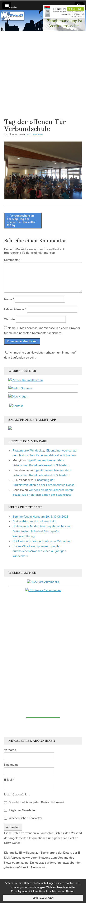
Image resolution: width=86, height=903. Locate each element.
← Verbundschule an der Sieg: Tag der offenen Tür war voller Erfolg (21, 220)
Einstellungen (43, 897)
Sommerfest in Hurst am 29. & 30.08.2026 (40, 516)
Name (9, 299)
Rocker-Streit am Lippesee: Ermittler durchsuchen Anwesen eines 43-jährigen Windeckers (39, 551)
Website (9, 319)
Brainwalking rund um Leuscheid (34, 521)
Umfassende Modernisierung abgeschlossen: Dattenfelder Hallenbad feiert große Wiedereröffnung (42, 531)
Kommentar (13, 259)
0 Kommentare (34, 134)
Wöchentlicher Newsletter (25, 818)
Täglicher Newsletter (22, 810)
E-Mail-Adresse (15, 309)
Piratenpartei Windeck (27, 450)
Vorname (10, 749)
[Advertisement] (43, 74)
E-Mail (9, 779)
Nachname (11, 764)
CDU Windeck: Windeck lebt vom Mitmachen (42, 541)
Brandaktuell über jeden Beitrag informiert (36, 802)
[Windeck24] (43, 20)
